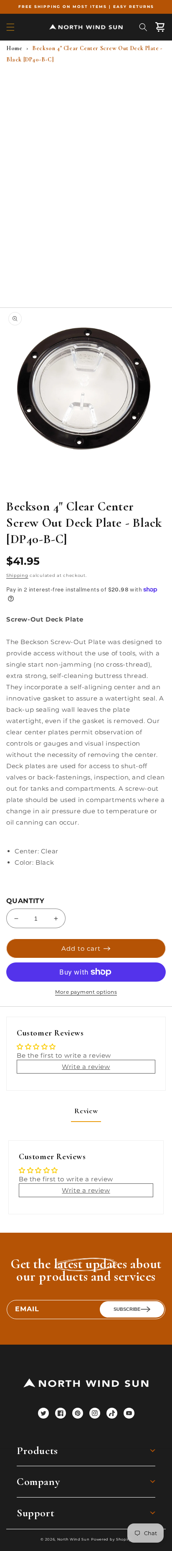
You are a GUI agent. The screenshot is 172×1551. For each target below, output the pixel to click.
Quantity (25, 901)
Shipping (17, 575)
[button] (10, 27)
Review (86, 1110)
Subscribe (127, 1309)
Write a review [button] (86, 1067)
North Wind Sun (73, 1539)
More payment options (86, 992)
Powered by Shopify (111, 1539)
